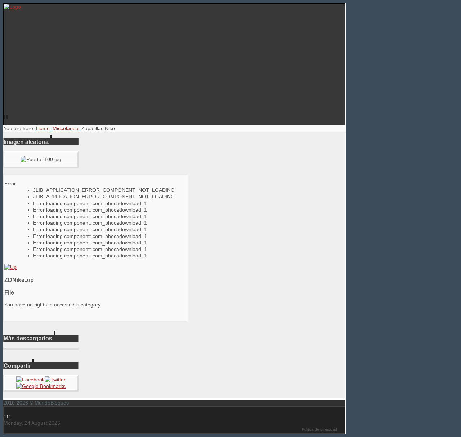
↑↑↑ (7, 416)
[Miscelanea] (10, 267)
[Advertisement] (174, 64)
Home (43, 128)
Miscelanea (66, 128)
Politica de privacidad (319, 429)
